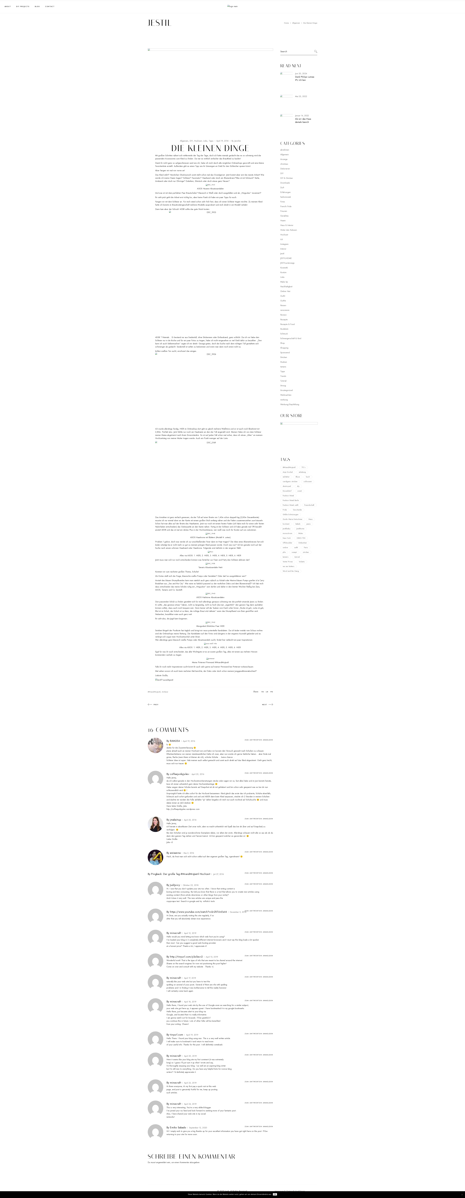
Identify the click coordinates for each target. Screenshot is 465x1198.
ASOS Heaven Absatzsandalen (210, 188)
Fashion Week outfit (290, 505)
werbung (284, 399)
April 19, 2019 (192, 1034)
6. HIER (237, 555)
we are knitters (288, 566)
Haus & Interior (286, 225)
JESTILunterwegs (287, 263)
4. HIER (221, 555)
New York (287, 538)
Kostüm (283, 272)
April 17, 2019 (190, 978)
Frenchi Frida (285, 206)
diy (298, 486)
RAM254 (175, 741)
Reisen (283, 305)
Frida (285, 509)
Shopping (284, 347)
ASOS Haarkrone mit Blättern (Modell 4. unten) (210, 537)
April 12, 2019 (190, 933)
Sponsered (285, 352)
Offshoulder (287, 542)
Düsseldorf (287, 491)
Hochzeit (198, 141)
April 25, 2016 (190, 820)
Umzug (283, 385)
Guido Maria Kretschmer (292, 519)
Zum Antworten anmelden (259, 740)
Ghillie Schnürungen (290, 514)
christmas (284, 164)
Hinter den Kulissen (288, 230)
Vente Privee (288, 561)
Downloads (285, 182)
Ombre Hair (285, 291)
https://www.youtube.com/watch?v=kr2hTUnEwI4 (198, 912)
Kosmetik (284, 267)
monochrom (287, 533)
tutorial (297, 557)
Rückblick (284, 329)
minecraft (175, 933)
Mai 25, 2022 (301, 96)
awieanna (175, 853)
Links (205, 141)
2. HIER (205, 555)
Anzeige (283, 159)
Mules (300, 533)
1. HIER (197, 555)
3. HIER (213, 555)
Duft (282, 187)
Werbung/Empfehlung (289, 404)
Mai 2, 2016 (189, 853)
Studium (283, 362)
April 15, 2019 (212, 956)
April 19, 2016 (222, 141)
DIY (191, 141)
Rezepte (284, 319)
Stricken (283, 357)
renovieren (284, 310)
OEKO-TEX (301, 538)
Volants (302, 561)
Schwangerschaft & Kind (290, 338)
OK (275, 1194)
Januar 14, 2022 (302, 115)
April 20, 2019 (190, 1056)
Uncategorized (286, 390)
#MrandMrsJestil (154, 692)
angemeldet (161, 1162)
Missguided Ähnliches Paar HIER (210, 626)
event (300, 491)
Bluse (298, 476)
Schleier (165, 692)
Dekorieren (285, 168)
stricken (306, 552)
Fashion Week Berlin (291, 500)
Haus (311, 519)
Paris (306, 547)
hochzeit (286, 524)
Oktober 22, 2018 (190, 885)
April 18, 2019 (190, 1001)
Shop (282, 343)
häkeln (297, 524)
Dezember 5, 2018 (238, 912)
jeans (308, 524)
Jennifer (236, 141)
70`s (303, 467)
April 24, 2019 (190, 1104)
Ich (281, 239)
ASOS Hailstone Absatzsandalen (210, 597)
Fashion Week (288, 495)
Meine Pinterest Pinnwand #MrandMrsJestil (210, 662)
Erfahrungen (285, 192)
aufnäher (286, 476)
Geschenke (297, 509)
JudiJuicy (175, 885)
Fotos (282, 201)
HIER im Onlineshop (188, 428)
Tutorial (283, 380)
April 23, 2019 (190, 1082)
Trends (283, 376)
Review (283, 314)
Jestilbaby (286, 528)
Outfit (282, 296)
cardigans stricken (290, 481)
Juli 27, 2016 (218, 874)
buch (308, 476)
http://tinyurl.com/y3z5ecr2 (186, 957)
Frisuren (283, 211)
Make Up (284, 281)
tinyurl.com (176, 1034)
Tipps (211, 141)
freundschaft (309, 505)
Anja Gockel (288, 472)
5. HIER (229, 555)
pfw (284, 552)
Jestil (282, 253)
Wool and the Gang (291, 571)
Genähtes (284, 215)
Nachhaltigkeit (286, 286)
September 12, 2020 (198, 1127)
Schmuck (284, 333)
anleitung (302, 472)
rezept (294, 552)
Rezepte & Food (287, 324)
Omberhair (302, 542)
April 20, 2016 (198, 774)
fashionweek (285, 197)
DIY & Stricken (286, 178)
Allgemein (296, 23)
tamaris (283, 366)
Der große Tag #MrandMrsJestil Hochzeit (186, 874)
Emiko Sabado (178, 1127)
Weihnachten (285, 395)
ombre (285, 547)
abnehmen (284, 149)
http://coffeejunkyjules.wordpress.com (183, 809)
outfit (296, 547)
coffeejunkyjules (179, 774)
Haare (283, 220)
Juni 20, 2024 (301, 73)
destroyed (287, 486)
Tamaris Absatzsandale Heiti (210, 567)
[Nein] (462, 1194)
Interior (283, 248)
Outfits (283, 300)
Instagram (284, 244)
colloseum (308, 481)
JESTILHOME (286, 258)
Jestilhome (300, 528)
